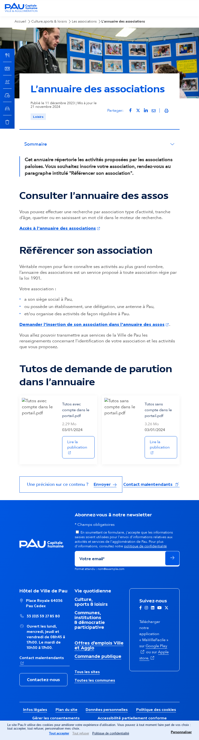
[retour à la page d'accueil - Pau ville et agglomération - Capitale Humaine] (21, 11)
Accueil (20, 21)
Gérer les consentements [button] (56, 718)
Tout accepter (59, 733)
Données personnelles (107, 709)
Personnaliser (181, 732)
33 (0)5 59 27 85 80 (43, 616)
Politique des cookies (156, 709)
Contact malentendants (151, 484)
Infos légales (35, 709)
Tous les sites (87, 672)
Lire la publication (81, 444)
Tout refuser (80, 733)
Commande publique (98, 656)
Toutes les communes (95, 680)
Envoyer (103, 484)
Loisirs (38, 116)
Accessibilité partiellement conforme (132, 718)
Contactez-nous (43, 679)
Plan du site (66, 709)
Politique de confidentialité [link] (110, 733)
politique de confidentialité (145, 546)
